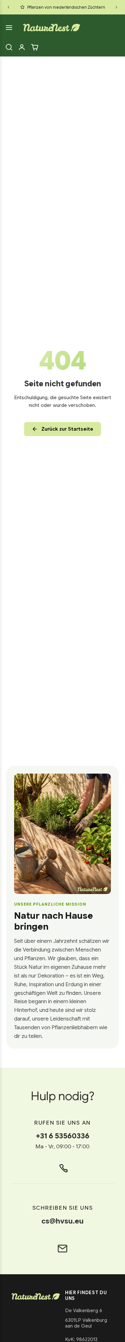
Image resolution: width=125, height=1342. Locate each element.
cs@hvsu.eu (62, 1220)
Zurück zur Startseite (67, 429)
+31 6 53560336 (62, 1135)
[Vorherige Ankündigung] (8, 7)
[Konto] (22, 47)
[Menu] (9, 27)
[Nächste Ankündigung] (116, 7)
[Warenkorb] (34, 47)
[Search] (9, 47)
